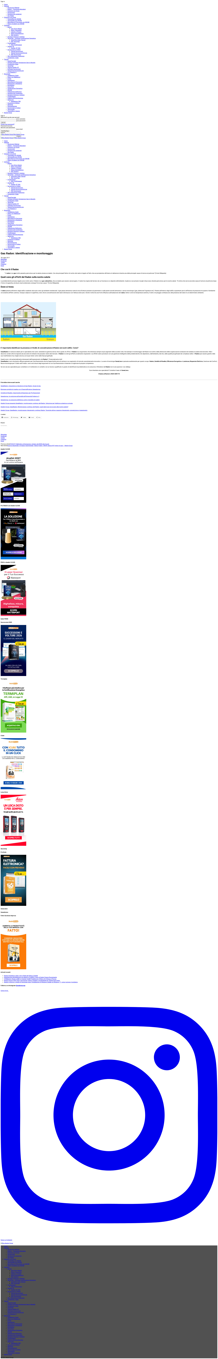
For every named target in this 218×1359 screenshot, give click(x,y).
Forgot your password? (7, 124)
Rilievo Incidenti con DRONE (15, 24)
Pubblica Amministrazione (15, 98)
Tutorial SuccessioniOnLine (19, 53)
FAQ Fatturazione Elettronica (15, 56)
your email (19, 129)
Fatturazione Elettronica (14, 92)
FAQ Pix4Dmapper (16, 45)
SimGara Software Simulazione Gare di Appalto (21, 62)
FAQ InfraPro (15, 35)
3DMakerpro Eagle (13, 75)
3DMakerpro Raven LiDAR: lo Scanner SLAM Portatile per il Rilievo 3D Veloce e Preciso (30, 979)
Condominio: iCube (13, 58)
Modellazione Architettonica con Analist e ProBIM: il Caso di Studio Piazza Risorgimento (30, 977)
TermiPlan (10, 66)
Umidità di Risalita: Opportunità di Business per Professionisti (20, 393)
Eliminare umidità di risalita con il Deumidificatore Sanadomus (20, 389)
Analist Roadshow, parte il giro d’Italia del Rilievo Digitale (21, 976)
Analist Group (8, 113)
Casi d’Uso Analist (16, 29)
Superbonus (11, 80)
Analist (9, 27)
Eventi (9, 79)
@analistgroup (20, 985)
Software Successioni (14, 69)
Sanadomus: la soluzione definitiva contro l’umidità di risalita (20, 400)
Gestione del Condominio (14, 93)
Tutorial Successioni (17, 51)
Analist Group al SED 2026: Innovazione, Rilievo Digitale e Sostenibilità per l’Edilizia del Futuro (32, 980)
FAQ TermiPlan (15, 41)
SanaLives (10, 100)
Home (6, 4)
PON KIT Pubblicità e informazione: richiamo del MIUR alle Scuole (29, 444)
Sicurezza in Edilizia (13, 103)
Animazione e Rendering (14, 83)
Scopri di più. (37, 386)
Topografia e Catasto (13, 111)
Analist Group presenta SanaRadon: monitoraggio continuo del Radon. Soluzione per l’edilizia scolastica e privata (37, 403)
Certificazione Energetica (14, 88)
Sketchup (10, 104)
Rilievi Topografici (16, 30)
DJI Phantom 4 (11, 72)
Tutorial (6, 59)
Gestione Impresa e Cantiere (16, 37)
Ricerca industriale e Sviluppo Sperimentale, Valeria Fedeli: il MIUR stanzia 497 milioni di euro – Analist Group (40, 445)
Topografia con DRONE (14, 19)
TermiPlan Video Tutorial (18, 40)
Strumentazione (12, 106)
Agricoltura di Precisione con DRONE (18, 22)
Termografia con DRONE (14, 20)
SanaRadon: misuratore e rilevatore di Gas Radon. (17, 386)
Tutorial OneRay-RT (13, 67)
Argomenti (7, 74)
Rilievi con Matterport (13, 77)
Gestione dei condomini (14, 14)
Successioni (11, 12)
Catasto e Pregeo (16, 32)
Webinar (6, 6)
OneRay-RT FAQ (15, 48)
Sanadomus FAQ (16, 101)
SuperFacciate (11, 61)
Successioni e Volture (14, 50)
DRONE (9, 90)
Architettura (10, 85)
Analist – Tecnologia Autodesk (16, 9)
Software (7, 25)
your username (20, 119)
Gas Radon (10, 16)
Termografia (11, 109)
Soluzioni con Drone (13, 11)
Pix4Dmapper (11, 43)
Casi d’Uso (10, 87)
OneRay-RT (10, 46)
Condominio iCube (12, 64)
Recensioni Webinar (13, 8)
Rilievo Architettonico (17, 33)
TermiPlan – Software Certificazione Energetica (21, 38)
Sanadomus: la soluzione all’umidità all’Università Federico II (20, 396)
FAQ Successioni (16, 54)
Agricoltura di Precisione (14, 82)
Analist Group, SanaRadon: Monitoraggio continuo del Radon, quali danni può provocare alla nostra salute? (34, 407)
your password (20, 121)
